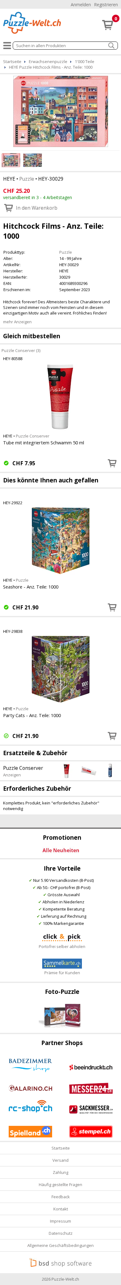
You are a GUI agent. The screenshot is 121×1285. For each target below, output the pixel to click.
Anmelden (81, 4)
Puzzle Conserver (32, 436)
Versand (60, 1160)
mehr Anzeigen (17, 322)
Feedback (61, 1196)
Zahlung (60, 1172)
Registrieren (106, 4)
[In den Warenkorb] (112, 463)
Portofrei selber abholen (62, 946)
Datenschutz (61, 1233)
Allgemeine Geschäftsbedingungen (60, 1245)
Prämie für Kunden (62, 972)
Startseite (61, 1148)
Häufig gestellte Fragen (60, 1184)
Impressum (60, 1221)
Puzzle (26, 178)
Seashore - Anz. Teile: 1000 (30, 587)
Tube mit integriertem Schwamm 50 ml (43, 442)
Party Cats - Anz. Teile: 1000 (32, 715)
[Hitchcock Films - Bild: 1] (60, 111)
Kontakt (60, 1209)
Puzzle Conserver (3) (21, 350)
